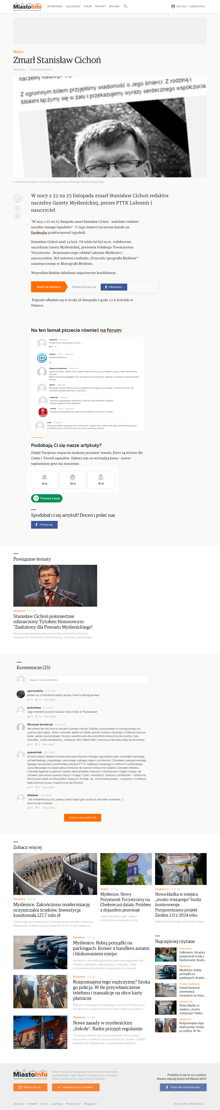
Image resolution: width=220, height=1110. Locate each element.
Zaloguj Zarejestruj (190, 6)
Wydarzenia (54, 6)
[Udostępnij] (17, 209)
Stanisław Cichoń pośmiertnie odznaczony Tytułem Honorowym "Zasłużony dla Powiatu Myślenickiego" (53, 622)
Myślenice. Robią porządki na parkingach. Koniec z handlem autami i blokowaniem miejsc (111, 948)
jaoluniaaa (34, 707)
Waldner (32, 795)
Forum (88, 6)
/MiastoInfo (115, 287)
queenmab (34, 752)
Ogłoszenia (73, 6)
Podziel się (46, 524)
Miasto (18, 52)
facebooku (39, 232)
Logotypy (57, 1103)
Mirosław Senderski (40, 724)
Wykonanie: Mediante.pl (188, 1103)
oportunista (35, 690)
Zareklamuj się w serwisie (77, 1087)
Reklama (114, 6)
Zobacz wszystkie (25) (82, 817)
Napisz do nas (32, 1087)
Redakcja (19, 69)
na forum (110, 330)
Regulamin (90, 1103)
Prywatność (73, 1103)
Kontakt (100, 6)
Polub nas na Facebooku (185, 1087)
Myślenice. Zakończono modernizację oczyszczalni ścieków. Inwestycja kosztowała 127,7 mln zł (51, 910)
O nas (43, 1103)
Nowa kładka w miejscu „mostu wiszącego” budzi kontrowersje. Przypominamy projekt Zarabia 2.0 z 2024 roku (178, 905)
